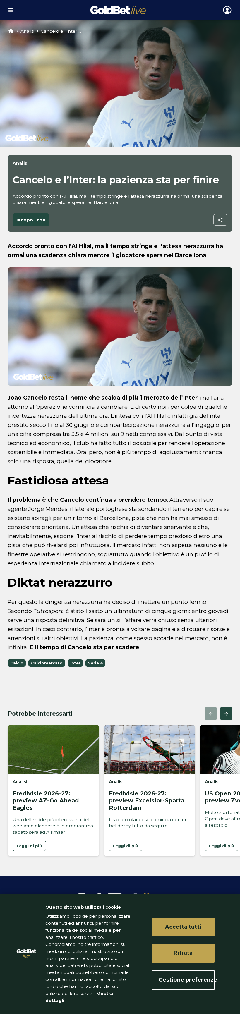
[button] (211, 713)
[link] (29, 846)
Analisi (27, 31)
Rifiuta (183, 953)
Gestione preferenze (187, 980)
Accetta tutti (183, 927)
